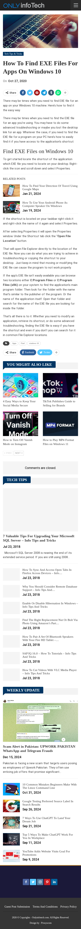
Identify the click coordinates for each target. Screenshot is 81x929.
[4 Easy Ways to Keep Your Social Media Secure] (20, 385)
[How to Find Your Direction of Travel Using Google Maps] (11, 190)
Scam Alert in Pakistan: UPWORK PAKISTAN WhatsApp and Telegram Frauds (39, 749)
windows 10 (34, 343)
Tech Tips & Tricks (13, 53)
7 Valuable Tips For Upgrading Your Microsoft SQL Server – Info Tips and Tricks (38, 538)
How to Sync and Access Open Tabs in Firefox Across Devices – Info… (47, 571)
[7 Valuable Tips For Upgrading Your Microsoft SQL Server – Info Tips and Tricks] (40, 510)
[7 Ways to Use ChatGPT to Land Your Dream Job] (11, 822)
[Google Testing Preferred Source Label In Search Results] (11, 806)
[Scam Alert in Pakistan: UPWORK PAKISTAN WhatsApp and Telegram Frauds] (40, 720)
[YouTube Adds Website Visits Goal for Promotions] (11, 856)
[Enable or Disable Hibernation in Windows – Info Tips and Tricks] (11, 608)
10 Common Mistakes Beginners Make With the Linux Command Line (49, 786)
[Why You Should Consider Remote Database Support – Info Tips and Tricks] (11, 591)
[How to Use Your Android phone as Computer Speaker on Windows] (11, 207)
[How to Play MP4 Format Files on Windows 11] (60, 423)
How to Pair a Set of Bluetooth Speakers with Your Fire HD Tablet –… (47, 638)
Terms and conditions (45, 906)
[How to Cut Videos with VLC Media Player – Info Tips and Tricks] (11, 674)
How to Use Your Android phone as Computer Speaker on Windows (44, 204)
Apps (14, 343)
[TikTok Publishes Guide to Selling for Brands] (60, 385)
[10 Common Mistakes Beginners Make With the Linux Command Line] (11, 789)
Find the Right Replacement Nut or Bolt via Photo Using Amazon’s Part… (50, 621)
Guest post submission (17, 906)
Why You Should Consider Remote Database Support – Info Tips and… (49, 588)
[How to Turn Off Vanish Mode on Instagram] (20, 423)
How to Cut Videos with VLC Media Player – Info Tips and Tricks (49, 671)
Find (23, 343)
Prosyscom (46, 923)
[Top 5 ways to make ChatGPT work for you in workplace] (11, 839)
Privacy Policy (68, 906)
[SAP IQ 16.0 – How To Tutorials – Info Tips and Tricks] (11, 658)
